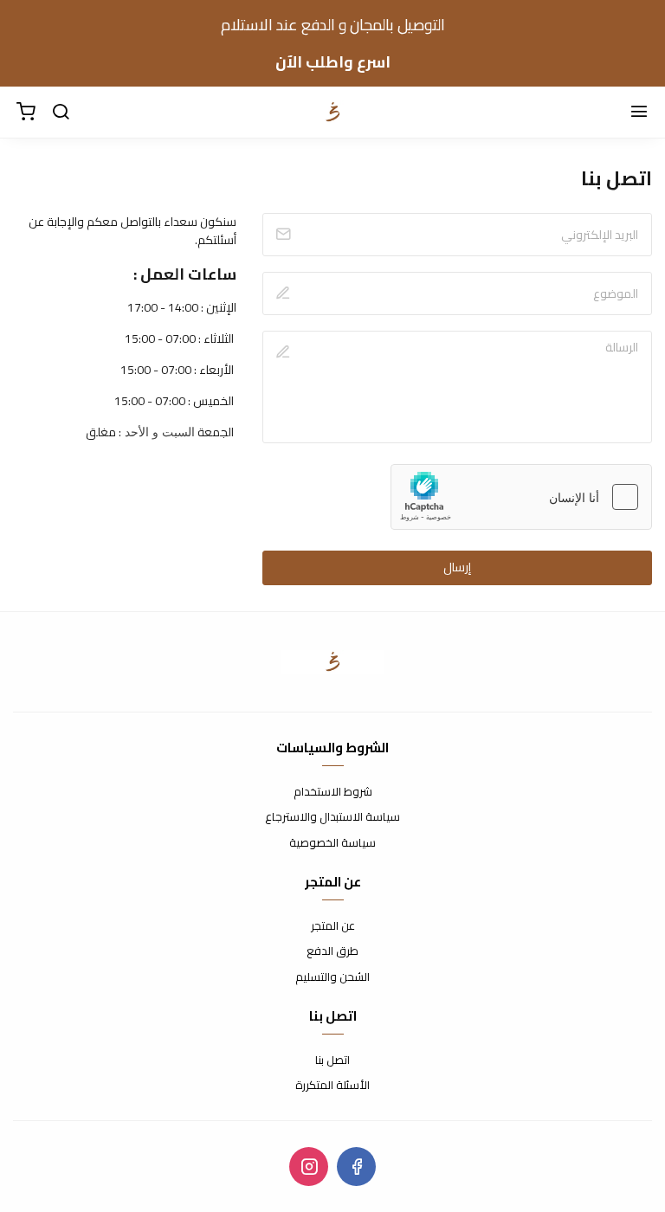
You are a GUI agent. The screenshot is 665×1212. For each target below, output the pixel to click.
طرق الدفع (332, 951)
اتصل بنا (332, 1060)
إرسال (457, 567)
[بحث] (61, 113)
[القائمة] (639, 113)
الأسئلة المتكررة (332, 1085)
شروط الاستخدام (333, 792)
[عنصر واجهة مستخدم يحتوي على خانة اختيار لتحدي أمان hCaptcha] (521, 497)
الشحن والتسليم (332, 977)
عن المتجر (333, 926)
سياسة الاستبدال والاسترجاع (332, 817)
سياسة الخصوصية (332, 843)
